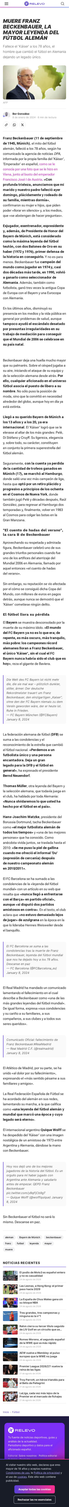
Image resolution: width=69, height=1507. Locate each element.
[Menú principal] (6, 3)
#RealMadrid (42, 1044)
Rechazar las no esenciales (35, 1499)
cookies (22, 1476)
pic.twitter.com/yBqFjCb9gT (25, 1193)
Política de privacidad (47, 1472)
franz (8, 1243)
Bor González (21, 113)
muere (9, 1249)
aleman (9, 1237)
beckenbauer (53, 1237)
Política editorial (48, 1455)
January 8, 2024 (17, 719)
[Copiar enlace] (6, 125)
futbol (20, 1243)
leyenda (34, 1243)
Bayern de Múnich (29, 1237)
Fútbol (16, 1412)
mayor (48, 1243)
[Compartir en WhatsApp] (14, 125)
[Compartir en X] (22, 125)
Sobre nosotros (28, 1455)
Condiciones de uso (17, 1472)
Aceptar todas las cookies (34, 1489)
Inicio (6, 1412)
